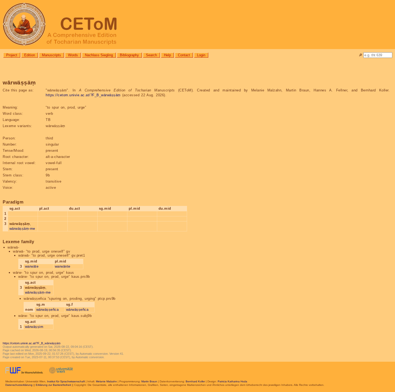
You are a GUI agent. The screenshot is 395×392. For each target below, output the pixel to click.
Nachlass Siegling (99, 55)
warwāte (32, 266)
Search (151, 55)
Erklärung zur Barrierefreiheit (53, 384)
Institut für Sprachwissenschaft (66, 381)
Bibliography (129, 55)
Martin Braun (149, 381)
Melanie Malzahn (106, 381)
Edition (29, 55)
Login (201, 55)
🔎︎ (360, 55)
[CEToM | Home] (197, 24)
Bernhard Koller (195, 381)
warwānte (62, 266)
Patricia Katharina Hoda (232, 381)
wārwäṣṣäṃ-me (22, 229)
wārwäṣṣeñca (47, 310)
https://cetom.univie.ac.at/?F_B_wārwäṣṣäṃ (83, 95)
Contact (184, 55)
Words (73, 55)
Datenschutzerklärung (19, 384)
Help (167, 55)
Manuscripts (51, 55)
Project (11, 55)
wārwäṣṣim (34, 327)
